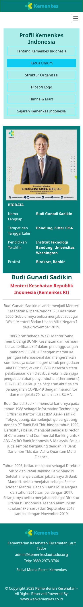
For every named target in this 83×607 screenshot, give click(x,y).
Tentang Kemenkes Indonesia (41, 51)
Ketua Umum (42, 63)
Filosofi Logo (41, 87)
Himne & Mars (41, 99)
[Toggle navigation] (75, 18)
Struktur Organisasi (41, 75)
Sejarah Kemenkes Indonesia (41, 111)
